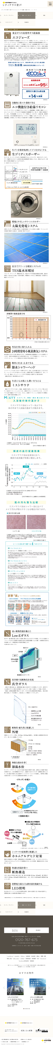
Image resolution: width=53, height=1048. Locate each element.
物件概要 (34, 958)
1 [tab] (23, 1008)
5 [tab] (29, 1008)
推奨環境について (25, 1041)
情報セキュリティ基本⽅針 (26, 1039)
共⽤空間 (28, 956)
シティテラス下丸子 (13, 997)
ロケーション (16, 958)
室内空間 (33, 956)
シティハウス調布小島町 (36, 997)
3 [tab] (26, 1008)
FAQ (38, 958)
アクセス (22, 958)
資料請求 (32, 960)
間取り (38, 956)
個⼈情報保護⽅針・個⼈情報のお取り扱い (10, 1039)
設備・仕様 (24, 9)
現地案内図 (28, 958)
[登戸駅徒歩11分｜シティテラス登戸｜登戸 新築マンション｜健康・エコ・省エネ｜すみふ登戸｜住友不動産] (23, 4)
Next (49, 988)
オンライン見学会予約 (24, 960)
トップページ (10, 956)
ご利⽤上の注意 (5, 1041)
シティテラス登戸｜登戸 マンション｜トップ (11, 9)
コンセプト (17, 956)
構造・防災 (9, 958)
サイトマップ (43, 958)
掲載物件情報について (15, 1041)
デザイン (23, 956)
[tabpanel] (15, 993)
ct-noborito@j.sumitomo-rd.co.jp (26, 943)
